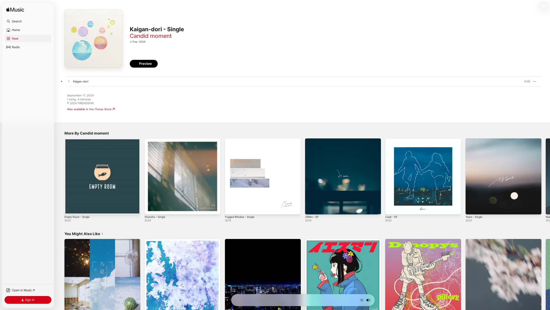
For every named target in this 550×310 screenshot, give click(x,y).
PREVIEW (525, 81)
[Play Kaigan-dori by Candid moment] (68, 82)
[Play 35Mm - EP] (310, 209)
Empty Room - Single (78, 140)
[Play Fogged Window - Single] (230, 209)
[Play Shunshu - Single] (150, 209)
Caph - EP (392, 140)
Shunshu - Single (156, 140)
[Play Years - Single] (471, 209)
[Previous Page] (60, 176)
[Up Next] (361, 300)
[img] (15, 9)
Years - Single (475, 140)
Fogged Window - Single (241, 140)
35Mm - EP (312, 140)
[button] (28, 21)
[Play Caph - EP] (390, 209)
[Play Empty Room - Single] (70, 209)
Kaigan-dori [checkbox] (80, 81)
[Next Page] (546, 176)
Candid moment (151, 36)
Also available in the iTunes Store (89, 109)
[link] (84, 233)
